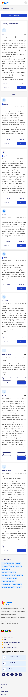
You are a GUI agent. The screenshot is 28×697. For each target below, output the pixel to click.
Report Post (6, 87)
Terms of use (4, 687)
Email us (10, 668)
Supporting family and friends (8, 581)
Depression (18, 563)
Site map (3, 694)
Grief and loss (5, 566)
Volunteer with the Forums (10, 647)
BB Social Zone (10, 563)
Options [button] (26, 8)
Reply (21, 87)
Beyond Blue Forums (5, 2)
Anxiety (3, 563)
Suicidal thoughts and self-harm (9, 578)
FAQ (5, 639)
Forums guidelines (8, 637)
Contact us (4, 684)
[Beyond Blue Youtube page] (8, 675)
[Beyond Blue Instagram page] (12, 675)
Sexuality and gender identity (8, 575)
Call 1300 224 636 (12, 656)
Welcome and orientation (7, 587)
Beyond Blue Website (7, 603)
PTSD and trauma (6, 569)
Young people (18, 587)
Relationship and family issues (9, 572)
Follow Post (21, 83)
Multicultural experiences (16, 566)
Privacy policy (4, 691)
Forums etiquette (8, 644)
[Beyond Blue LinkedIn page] (20, 675)
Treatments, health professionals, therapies (12, 584)
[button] (3, 83)
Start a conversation (14, 15)
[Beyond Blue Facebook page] (4, 675)
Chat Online (11, 662)
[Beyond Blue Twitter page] (16, 675)
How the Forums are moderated (12, 642)
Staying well (20, 575)
